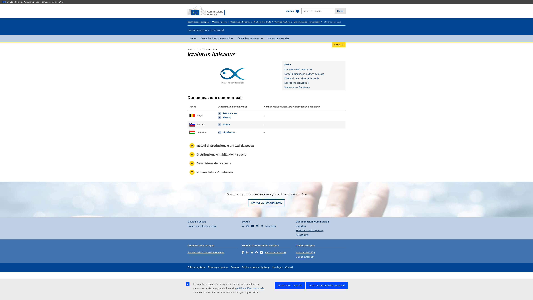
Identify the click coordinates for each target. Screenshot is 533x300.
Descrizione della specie (296, 83)
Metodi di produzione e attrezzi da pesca (304, 74)
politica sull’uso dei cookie (250, 288)
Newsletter (270, 226)
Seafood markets (282, 22)
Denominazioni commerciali (307, 22)
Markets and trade (262, 22)
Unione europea (304, 257)
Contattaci (301, 226)
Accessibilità (302, 235)
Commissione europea (198, 22)
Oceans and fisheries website (202, 226)
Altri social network (274, 252)
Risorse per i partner (218, 267)
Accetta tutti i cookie (289, 285)
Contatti (289, 267)
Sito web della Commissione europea (206, 252)
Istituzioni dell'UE (304, 252)
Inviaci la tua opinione (266, 202)
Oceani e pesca (219, 22)
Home (193, 38)
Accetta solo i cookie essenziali (327, 285)
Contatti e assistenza (248, 38)
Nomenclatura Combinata (297, 87)
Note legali (277, 267)
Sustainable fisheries (240, 22)
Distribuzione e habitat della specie (301, 78)
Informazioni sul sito (278, 38)
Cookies (235, 267)
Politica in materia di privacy (309, 230)
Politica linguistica (196, 267)
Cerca (340, 11)
